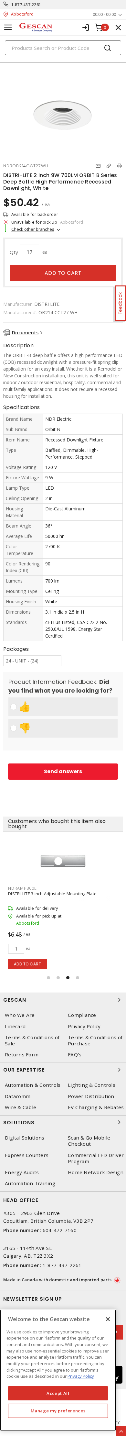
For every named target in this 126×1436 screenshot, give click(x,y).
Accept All (58, 1393)
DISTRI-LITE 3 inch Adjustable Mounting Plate (52, 893)
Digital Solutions (24, 1138)
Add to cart (63, 273)
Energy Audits (22, 1172)
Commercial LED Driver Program (96, 1158)
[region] (58, 1370)
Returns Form (21, 1055)
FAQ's (74, 1055)
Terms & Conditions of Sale (32, 1040)
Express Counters (26, 1155)
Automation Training (30, 1183)
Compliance (82, 1015)
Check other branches (32, 229)
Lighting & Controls (91, 1085)
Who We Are (20, 1015)
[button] (48, 977)
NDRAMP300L (22, 888)
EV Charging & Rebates (96, 1107)
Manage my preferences (58, 1411)
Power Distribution (91, 1096)
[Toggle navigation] (8, 27)
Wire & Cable (20, 1107)
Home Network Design (95, 1172)
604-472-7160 (60, 1230)
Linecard (15, 1026)
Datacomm (17, 1096)
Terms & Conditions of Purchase (95, 1040)
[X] (108, 1319)
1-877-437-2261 (26, 4)
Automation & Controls (32, 1085)
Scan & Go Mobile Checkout (89, 1141)
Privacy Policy (84, 1026)
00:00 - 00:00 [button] (104, 14)
